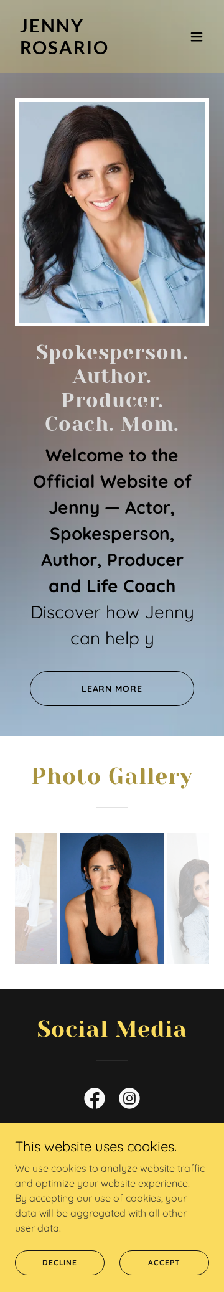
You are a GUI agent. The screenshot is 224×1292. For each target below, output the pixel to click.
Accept (164, 1262)
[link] (83, 50)
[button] (196, 36)
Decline (59, 1262)
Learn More (112, 688)
